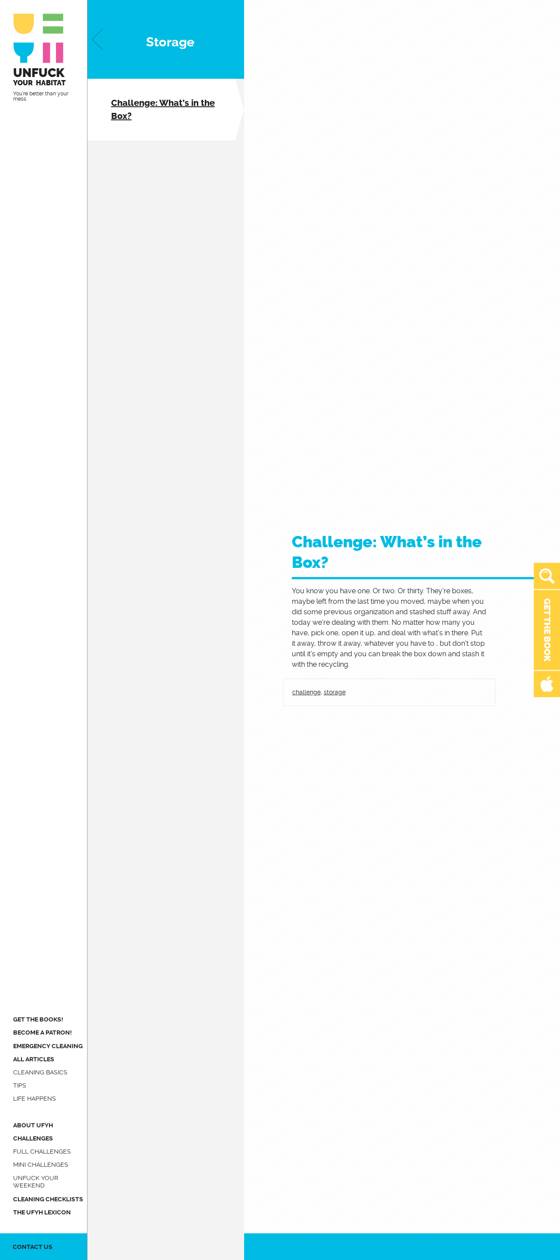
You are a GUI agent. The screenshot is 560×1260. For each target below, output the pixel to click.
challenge (306, 692)
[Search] (547, 576)
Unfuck (39, 76)
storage (335, 692)
